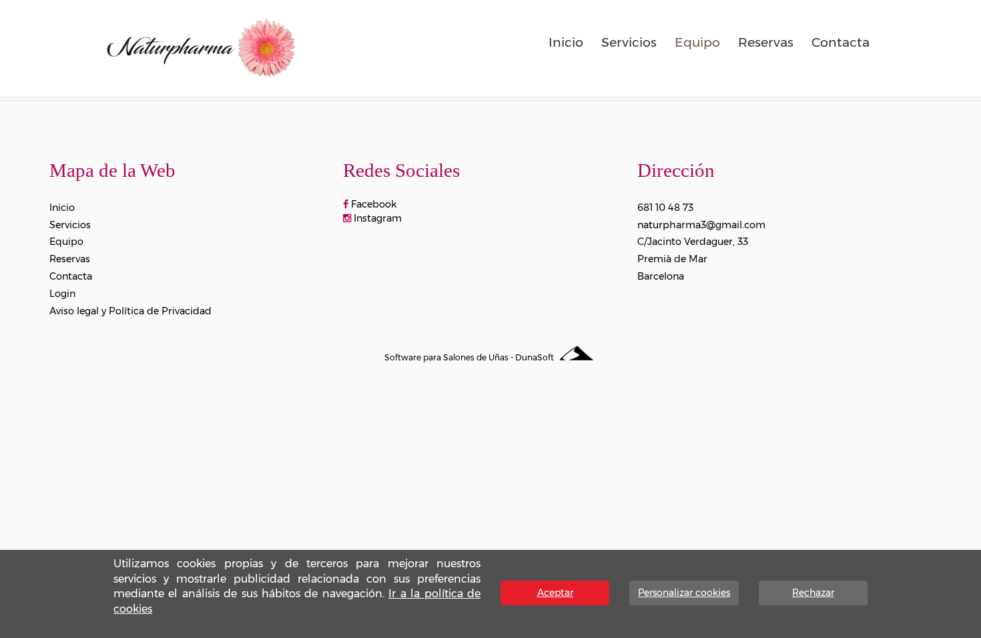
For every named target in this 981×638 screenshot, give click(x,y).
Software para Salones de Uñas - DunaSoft (470, 357)
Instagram (376, 218)
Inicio (566, 42)
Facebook (372, 204)
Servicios (629, 42)
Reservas (765, 42)
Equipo (697, 42)
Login (62, 294)
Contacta (840, 42)
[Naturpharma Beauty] (200, 46)
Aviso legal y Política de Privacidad (130, 311)
